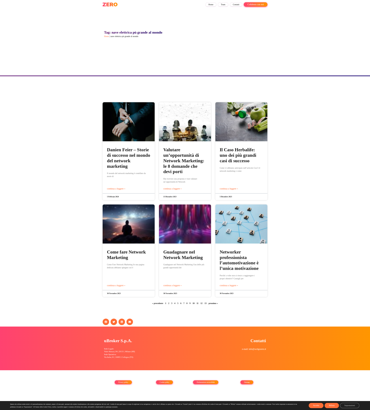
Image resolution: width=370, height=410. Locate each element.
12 (201, 303)
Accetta (316, 405)
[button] (106, 322)
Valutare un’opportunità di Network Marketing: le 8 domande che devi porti (183, 160)
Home (210, 4)
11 (197, 303)
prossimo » (213, 303)
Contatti (236, 4)
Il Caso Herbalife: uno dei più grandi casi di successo (238, 155)
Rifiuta (332, 405)
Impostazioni (349, 405)
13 (206, 303)
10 (194, 303)
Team (223, 4)
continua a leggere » (116, 188)
